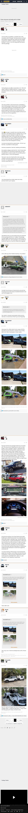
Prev (7, 24)
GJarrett (7, 281)
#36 (26, 212)
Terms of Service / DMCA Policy (17, 809)
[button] (1, 1)
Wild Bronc (8, 171)
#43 (26, 570)
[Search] (26, 1)
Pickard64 (7, 660)
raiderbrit (7, 206)
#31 (26, 33)
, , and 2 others (12, 277)
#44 (26, 615)
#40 (26, 326)
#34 (26, 129)
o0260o (7, 79)
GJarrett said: (6, 307)
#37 (26, 250)
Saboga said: (5, 216)
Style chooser (3, 807)
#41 (26, 442)
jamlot (6, 245)
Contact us (8, 809)
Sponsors (2, 809)
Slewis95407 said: (6, 574)
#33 (26, 101)
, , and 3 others (11, 410)
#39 (26, 302)
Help (8, 811)
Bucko (3, 21)
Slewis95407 (8, 320)
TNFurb (7, 564)
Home (11, 811)
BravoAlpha (8, 123)
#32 (26, 84)
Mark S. (7, 297)
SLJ (6, 28)
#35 (26, 176)
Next (20, 24)
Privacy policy (4, 811)
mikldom (7, 528)
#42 (26, 533)
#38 (26, 287)
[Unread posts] (24, 1)
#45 (26, 665)
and (7, 119)
